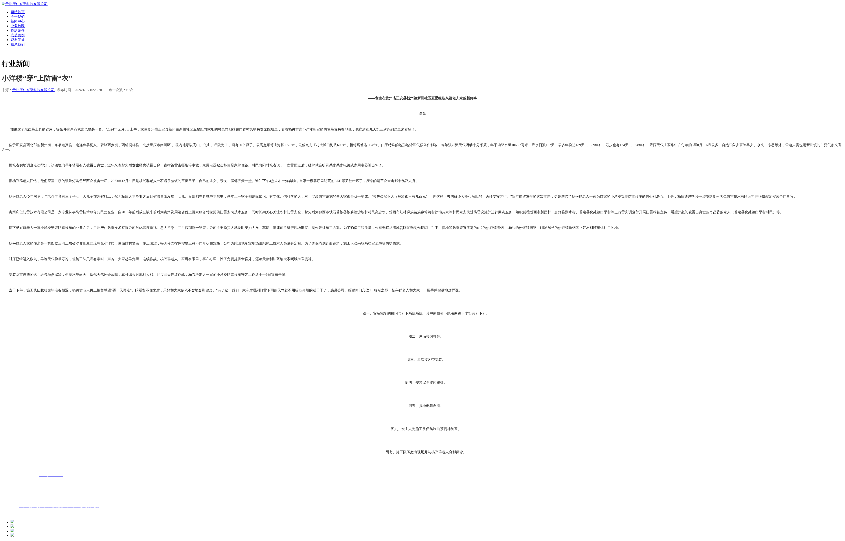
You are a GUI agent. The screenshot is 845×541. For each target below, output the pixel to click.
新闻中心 (18, 21)
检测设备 (18, 30)
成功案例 (18, 35)
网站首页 (18, 12)
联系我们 (18, 44)
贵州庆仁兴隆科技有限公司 (33, 90)
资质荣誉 (18, 40)
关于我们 (18, 16)
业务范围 (18, 26)
